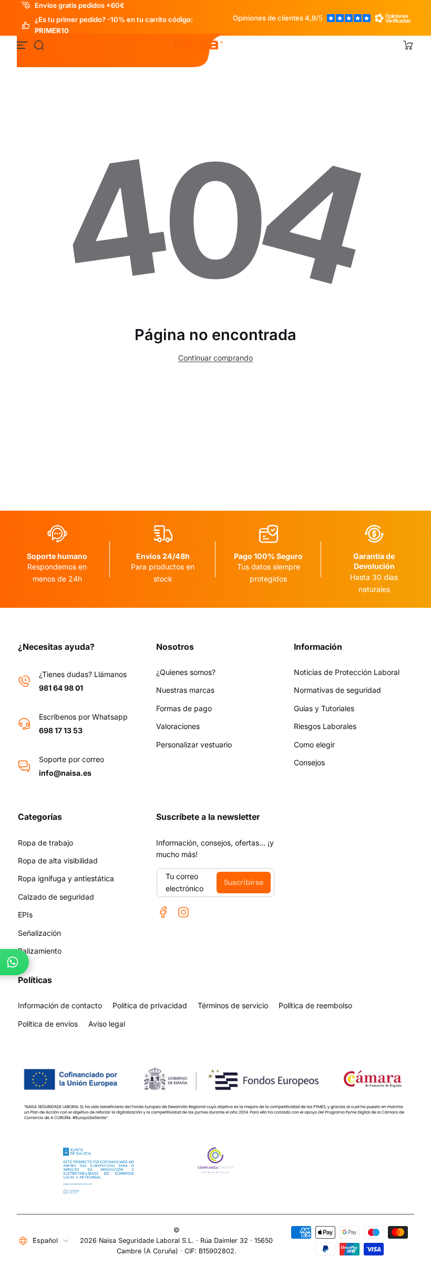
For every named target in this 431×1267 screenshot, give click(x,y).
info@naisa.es (65, 772)
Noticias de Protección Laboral (346, 672)
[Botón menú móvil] (23, 45)
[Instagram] (183, 912)
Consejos (309, 762)
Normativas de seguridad (337, 689)
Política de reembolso (315, 1005)
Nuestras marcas (185, 689)
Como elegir (314, 744)
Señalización (39, 932)
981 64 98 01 (61, 687)
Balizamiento (39, 950)
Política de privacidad (149, 1005)
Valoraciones (178, 726)
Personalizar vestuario (194, 744)
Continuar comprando (215, 357)
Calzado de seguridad (56, 896)
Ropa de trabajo (45, 842)
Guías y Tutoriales (324, 708)
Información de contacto (60, 1005)
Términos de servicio (233, 1005)
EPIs (25, 914)
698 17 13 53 (61, 730)
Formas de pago (184, 708)
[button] (39, 45)
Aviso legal (106, 1023)
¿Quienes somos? (186, 672)
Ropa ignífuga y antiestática (66, 878)
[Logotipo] (198, 45)
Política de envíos (48, 1023)
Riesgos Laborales (325, 726)
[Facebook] (163, 912)
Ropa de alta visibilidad (58, 860)
